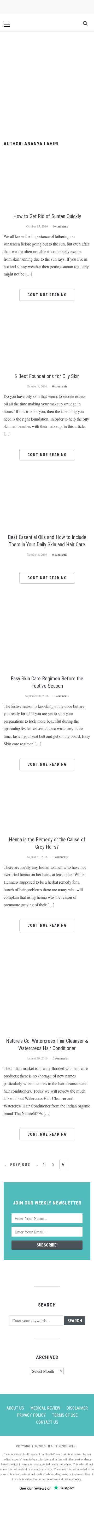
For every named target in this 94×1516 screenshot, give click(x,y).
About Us (15, 1408)
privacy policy (72, 1479)
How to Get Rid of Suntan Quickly (47, 216)
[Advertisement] (47, 86)
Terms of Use (65, 1415)
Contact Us (47, 1422)
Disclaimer (77, 1408)
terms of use (50, 1479)
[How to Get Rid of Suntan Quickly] (47, 157)
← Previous (17, 1165)
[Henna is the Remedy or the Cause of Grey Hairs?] (47, 789)
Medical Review (45, 1408)
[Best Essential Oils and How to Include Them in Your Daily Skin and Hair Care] (47, 479)
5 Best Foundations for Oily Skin (47, 376)
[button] (7, 25)
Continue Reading (47, 295)
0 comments (60, 226)
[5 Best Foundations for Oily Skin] (47, 319)
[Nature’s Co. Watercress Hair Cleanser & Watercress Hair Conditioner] (47, 950)
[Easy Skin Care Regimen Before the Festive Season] (47, 602)
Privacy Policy (31, 1415)
